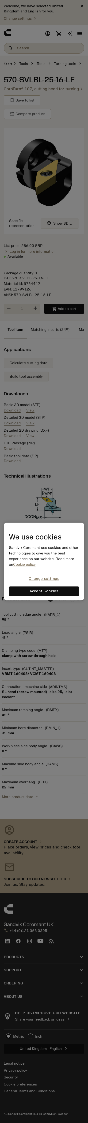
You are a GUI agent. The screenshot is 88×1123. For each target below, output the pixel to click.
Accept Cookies (44, 591)
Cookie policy (24, 564)
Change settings (44, 578)
